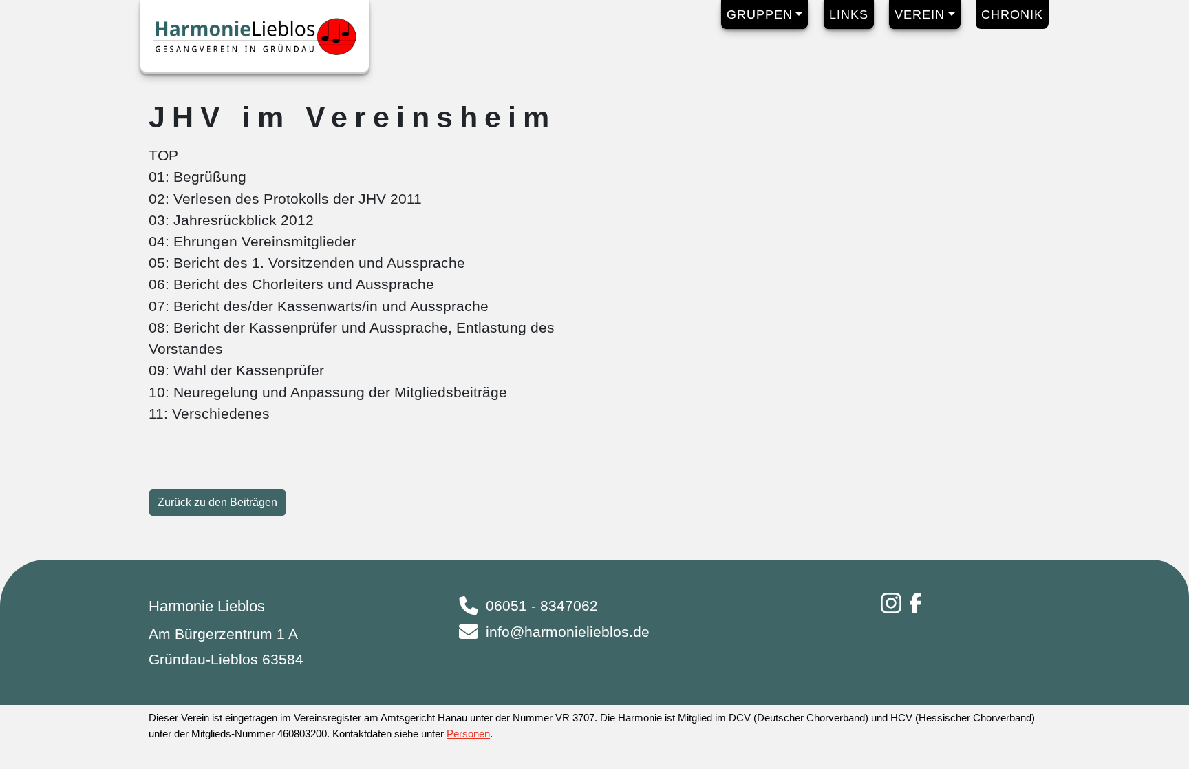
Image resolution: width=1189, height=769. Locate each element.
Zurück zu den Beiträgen (217, 502)
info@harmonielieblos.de (568, 632)
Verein (920, 14)
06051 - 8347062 (542, 605)
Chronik (1012, 14)
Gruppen (760, 14)
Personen (468, 733)
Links (848, 14)
